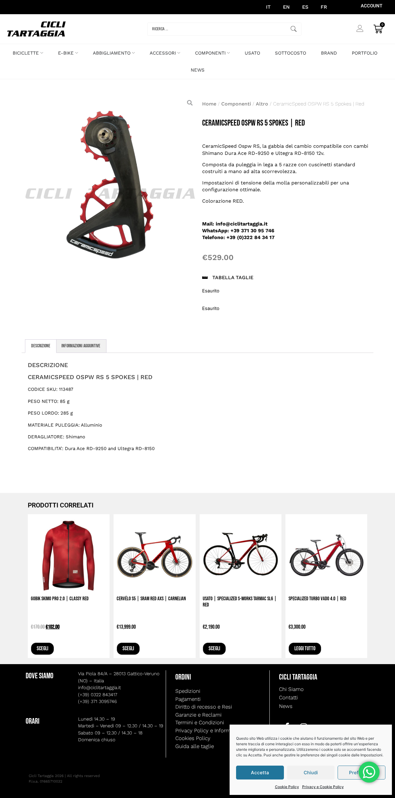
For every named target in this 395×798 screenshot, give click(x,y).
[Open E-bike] (76, 53)
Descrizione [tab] (40, 346)
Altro (262, 104)
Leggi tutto (304, 648)
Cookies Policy (192, 738)
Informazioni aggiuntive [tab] (80, 346)
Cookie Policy (287, 786)
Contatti (288, 697)
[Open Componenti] (228, 53)
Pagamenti (188, 699)
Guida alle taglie (194, 746)
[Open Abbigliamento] (133, 53)
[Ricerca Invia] (293, 29)
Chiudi (311, 772)
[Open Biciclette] (41, 53)
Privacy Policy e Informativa (208, 730)
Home (209, 104)
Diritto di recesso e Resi (203, 707)
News (286, 706)
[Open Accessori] (178, 53)
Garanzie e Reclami (198, 715)
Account (371, 6)
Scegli (42, 648)
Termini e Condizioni (199, 722)
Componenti (236, 104)
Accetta (260, 772)
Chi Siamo (291, 689)
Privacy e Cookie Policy (323, 786)
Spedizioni (187, 691)
